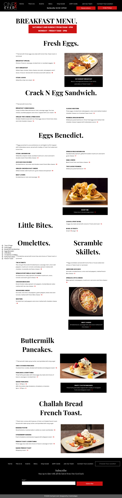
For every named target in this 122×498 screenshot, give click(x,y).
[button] (51, 4)
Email (24, 480)
